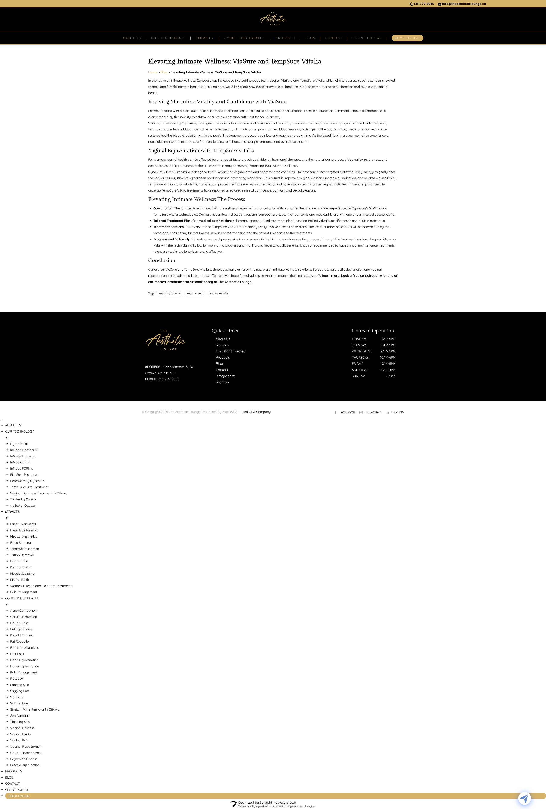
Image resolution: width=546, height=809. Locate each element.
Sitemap (222, 382)
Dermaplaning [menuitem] (20, 567)
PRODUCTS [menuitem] (13, 771)
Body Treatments (169, 293)
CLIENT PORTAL (367, 38)
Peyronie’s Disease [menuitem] (24, 759)
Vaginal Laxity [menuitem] (20, 734)
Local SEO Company (256, 412)
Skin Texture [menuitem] (19, 703)
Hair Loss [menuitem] (17, 654)
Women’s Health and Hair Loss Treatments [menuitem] (41, 586)
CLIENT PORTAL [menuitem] (17, 790)
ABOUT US (132, 38)
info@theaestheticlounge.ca (463, 4)
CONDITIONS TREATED (244, 38)
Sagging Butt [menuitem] (19, 691)
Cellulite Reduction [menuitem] (23, 617)
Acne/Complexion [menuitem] (23, 611)
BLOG (310, 38)
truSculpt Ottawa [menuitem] (22, 505)
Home (152, 72)
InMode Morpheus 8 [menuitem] (24, 450)
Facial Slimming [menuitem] (21, 635)
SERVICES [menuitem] (12, 515)
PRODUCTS (286, 38)
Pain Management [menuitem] (23, 592)
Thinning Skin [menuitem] (20, 722)
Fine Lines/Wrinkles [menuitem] (24, 648)
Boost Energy (194, 293)
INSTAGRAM (373, 412)
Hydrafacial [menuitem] (19, 444)
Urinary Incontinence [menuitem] (25, 753)
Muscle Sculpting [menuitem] (22, 573)
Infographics (225, 376)
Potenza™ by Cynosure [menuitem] (27, 481)
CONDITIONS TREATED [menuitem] (22, 601)
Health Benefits (218, 293)
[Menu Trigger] (1, 420)
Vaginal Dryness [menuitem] (22, 728)
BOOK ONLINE (407, 38)
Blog (164, 72)
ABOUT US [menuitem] (13, 425)
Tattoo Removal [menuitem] (22, 555)
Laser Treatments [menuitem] (23, 524)
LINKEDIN (397, 412)
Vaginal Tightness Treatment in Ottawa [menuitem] (38, 493)
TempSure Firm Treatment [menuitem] (29, 487)
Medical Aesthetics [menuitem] (23, 536)
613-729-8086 (423, 4)
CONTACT (334, 38)
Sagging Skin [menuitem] (19, 685)
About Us (223, 339)
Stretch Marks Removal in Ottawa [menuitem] (34, 709)
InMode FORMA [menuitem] (21, 468)
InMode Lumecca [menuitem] (23, 456)
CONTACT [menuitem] (12, 784)
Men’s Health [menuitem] (19, 580)
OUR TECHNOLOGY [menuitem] (19, 434)
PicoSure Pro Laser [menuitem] (24, 475)
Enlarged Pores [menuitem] (21, 629)
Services (222, 345)
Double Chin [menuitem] (19, 623)
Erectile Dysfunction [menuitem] (25, 765)
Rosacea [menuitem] (16, 678)
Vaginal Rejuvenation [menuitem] (26, 746)
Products (223, 357)
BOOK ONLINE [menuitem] (19, 796)
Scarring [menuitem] (16, 697)
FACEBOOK (347, 412)
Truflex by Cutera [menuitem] (23, 499)
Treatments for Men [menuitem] (24, 549)
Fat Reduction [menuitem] (20, 641)
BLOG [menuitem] (9, 777)
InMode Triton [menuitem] (20, 462)
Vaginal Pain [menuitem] (19, 740)
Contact (222, 370)
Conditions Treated (230, 351)
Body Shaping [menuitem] (20, 543)
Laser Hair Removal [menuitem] (24, 530)
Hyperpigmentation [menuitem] (24, 666)
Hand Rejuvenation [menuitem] (24, 660)
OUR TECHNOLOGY (168, 38)
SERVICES (204, 38)
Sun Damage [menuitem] (19, 716)
